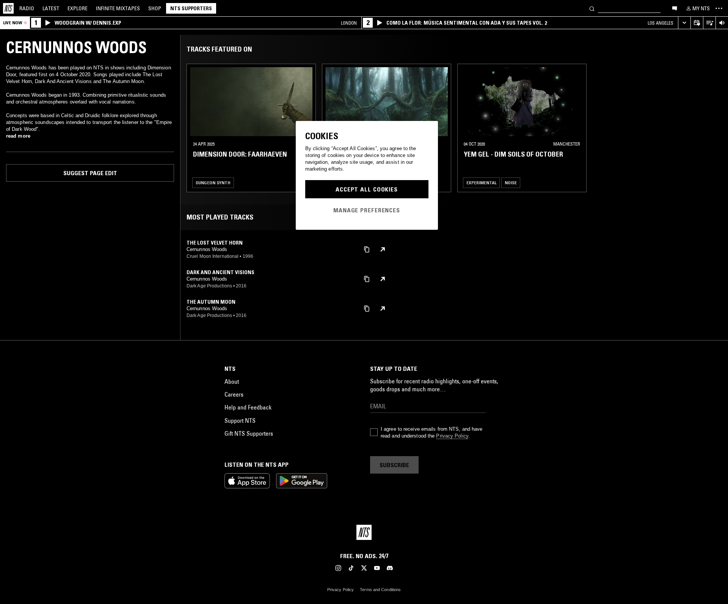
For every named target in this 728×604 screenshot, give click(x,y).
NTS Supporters (191, 8)
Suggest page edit (90, 173)
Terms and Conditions (380, 589)
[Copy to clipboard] (367, 249)
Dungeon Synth (213, 182)
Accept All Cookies (367, 189)
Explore (77, 8)
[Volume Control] (721, 23)
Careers (233, 394)
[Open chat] (674, 8)
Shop (154, 8)
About (231, 381)
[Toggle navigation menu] (719, 8)
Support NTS (240, 420)
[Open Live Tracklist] (709, 23)
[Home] (8, 8)
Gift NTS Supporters (248, 433)
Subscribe (394, 465)
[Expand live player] (684, 23)
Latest (50, 8)
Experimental (481, 182)
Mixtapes (118, 8)
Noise (511, 182)
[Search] (592, 8)
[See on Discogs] (382, 249)
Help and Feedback (247, 407)
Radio (26, 8)
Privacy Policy (452, 436)
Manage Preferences (366, 210)
